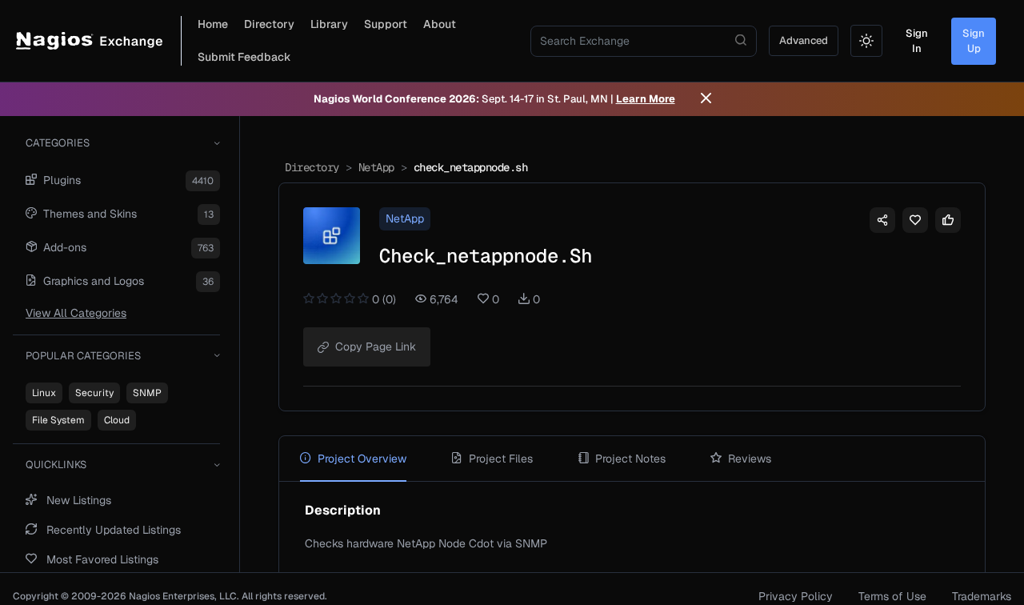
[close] (706, 99)
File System (58, 420)
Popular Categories (83, 356)
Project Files (501, 458)
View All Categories (76, 313)
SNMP (147, 393)
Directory (269, 24)
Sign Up (973, 41)
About (439, 24)
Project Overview (362, 458)
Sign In (917, 41)
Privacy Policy (795, 596)
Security (94, 393)
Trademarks (981, 596)
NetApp (376, 167)
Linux (44, 393)
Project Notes (630, 458)
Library (329, 24)
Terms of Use (892, 596)
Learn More (645, 99)
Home (213, 24)
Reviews (749, 458)
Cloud (117, 420)
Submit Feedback (244, 57)
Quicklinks (56, 464)
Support (385, 24)
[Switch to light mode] (866, 41)
